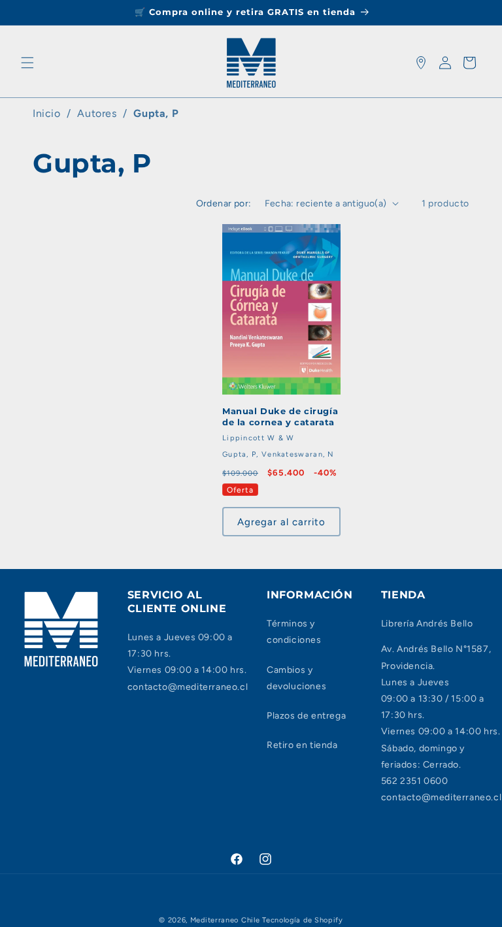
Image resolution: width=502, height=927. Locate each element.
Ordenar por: (224, 203)
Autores (96, 113)
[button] (27, 62)
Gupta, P (155, 113)
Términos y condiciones (294, 631)
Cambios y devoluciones (296, 678)
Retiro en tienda (302, 745)
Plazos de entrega (306, 715)
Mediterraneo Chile (225, 920)
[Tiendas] (421, 63)
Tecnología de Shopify (302, 920)
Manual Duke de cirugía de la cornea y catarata (280, 416)
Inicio (47, 113)
